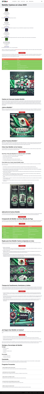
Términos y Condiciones (35, 392)
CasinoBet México (14, 1)
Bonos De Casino (23, 1)
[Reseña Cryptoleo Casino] (6, 20)
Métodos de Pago (31, 1)
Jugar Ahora (5, 17)
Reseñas (19, 1)
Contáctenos (30, 392)
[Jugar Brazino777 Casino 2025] (6, 40)
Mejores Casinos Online (18, 49)
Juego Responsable (26, 392)
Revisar (8, 17)
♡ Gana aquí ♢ (22, 112)
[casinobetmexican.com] (5, 1)
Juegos (27, 1)
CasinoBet (3, 6)
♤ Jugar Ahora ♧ (22, 291)
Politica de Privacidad (40, 392)
